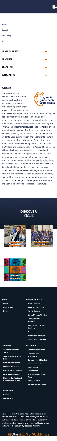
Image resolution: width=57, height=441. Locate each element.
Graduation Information (37, 339)
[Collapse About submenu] (45, 24)
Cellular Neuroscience (36, 349)
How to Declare (34, 311)
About (5, 24)
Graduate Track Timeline (12, 370)
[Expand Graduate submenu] (45, 59)
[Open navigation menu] (53, 7)
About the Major (34, 303)
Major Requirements (36, 307)
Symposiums (9, 75)
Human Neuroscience (36, 364)
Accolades (32, 332)
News (4, 40)
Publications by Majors (37, 335)
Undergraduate (11, 51)
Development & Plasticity (38, 360)
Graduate (7, 59)
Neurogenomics (34, 380)
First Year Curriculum (11, 374)
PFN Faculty (6, 35)
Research (7, 67)
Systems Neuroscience (37, 384)
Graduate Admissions (11, 362)
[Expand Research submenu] (45, 67)
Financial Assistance (11, 366)
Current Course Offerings (37, 315)
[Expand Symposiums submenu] (45, 75)
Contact (5, 29)
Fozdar (6, 395)
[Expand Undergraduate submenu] (45, 51)
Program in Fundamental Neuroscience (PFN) (27, 6)
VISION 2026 (8, 398)
